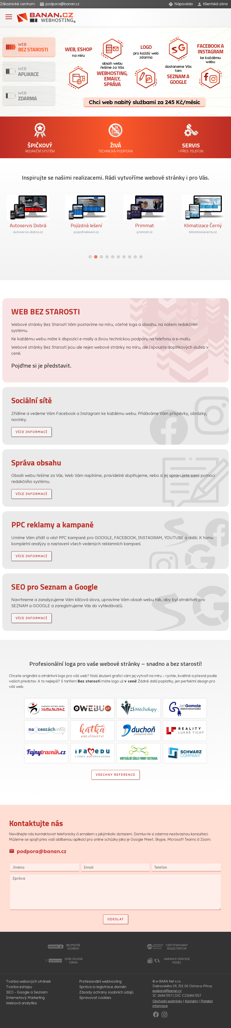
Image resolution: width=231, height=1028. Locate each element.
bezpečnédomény (73, 946)
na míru (78, 51)
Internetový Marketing (25, 997)
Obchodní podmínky (167, 1001)
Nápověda (183, 4)
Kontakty (191, 1001)
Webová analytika (21, 1003)
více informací (31, 432)
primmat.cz (144, 232)
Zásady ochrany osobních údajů (106, 992)
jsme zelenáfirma (73, 960)
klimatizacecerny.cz (203, 232)
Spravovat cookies (95, 997)
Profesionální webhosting (100, 981)
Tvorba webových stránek (28, 981)
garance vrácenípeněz (177, 960)
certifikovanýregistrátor (177, 946)
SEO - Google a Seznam (27, 992)
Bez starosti (33, 48)
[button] (90, 257)
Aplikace (28, 72)
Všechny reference (115, 775)
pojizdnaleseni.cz (86, 232)
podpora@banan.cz (62, 4)
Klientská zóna (215, 4)
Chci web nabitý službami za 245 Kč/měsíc (144, 101)
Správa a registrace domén (102, 986)
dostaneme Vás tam (178, 75)
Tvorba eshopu (19, 986)
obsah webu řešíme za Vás (112, 74)
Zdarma (27, 96)
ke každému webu (210, 53)
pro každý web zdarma (146, 51)
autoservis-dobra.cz (28, 232)
